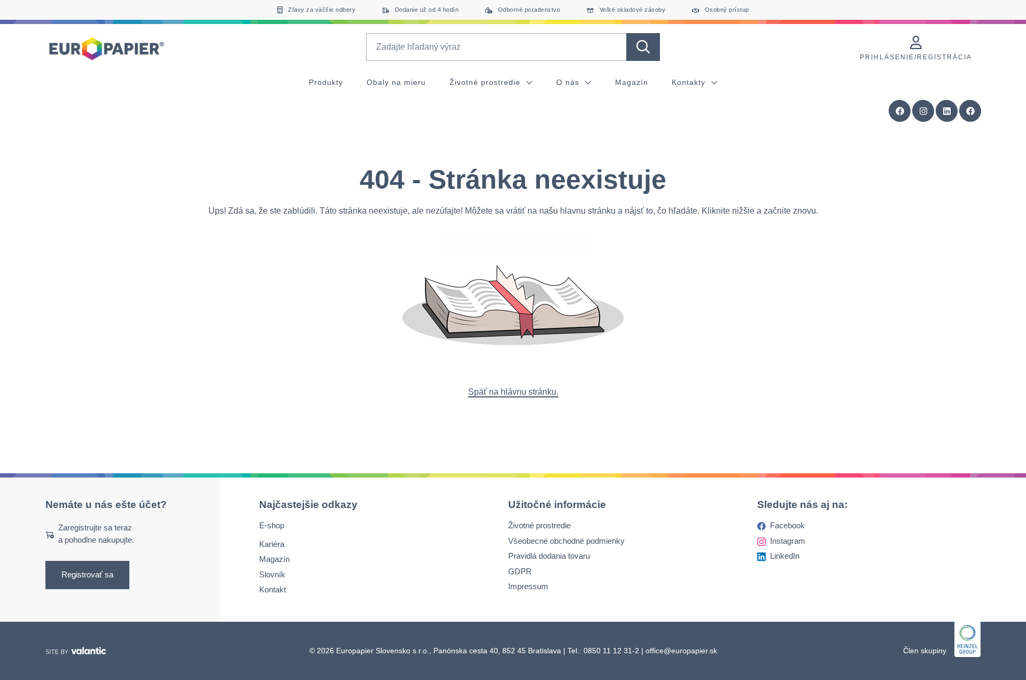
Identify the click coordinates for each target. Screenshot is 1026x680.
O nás (569, 82)
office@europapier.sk (681, 650)
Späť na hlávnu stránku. (513, 391)
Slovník (272, 574)
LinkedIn (784, 556)
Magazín (631, 82)
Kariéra (271, 544)
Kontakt (272, 590)
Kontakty (690, 82)
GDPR (520, 571)
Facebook (787, 525)
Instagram (787, 540)
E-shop (271, 525)
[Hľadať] (643, 47)
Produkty (326, 82)
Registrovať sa (87, 575)
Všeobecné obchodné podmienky (566, 540)
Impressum (528, 586)
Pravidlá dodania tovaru (549, 556)
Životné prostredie (486, 82)
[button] (970, 111)
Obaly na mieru (396, 82)
